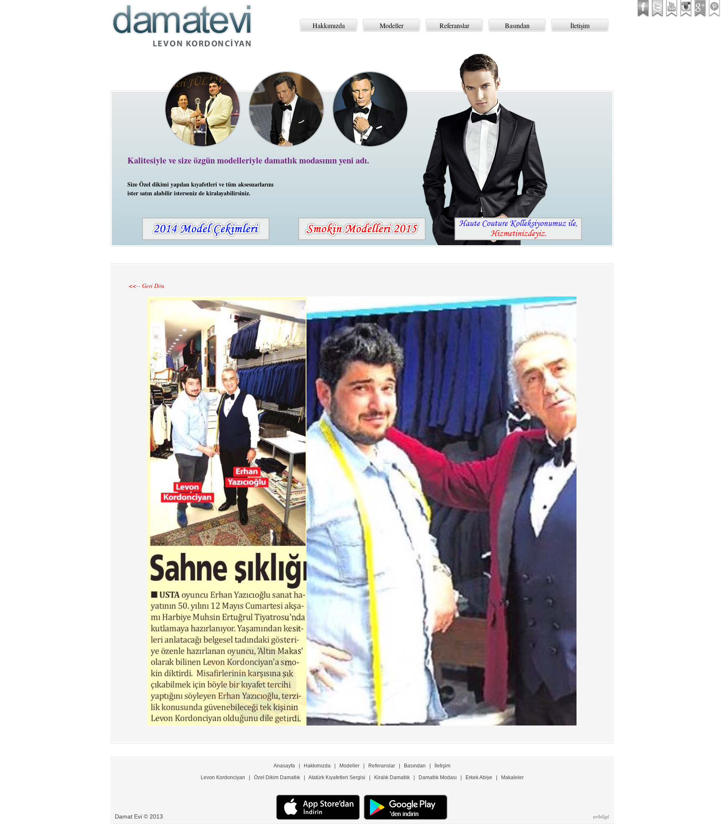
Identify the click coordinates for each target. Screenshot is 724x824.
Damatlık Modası (438, 777)
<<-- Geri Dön (146, 286)
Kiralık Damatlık (392, 777)
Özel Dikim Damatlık (277, 777)
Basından (517, 25)
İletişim (580, 25)
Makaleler (512, 777)
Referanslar (454, 25)
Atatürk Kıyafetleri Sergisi (336, 777)
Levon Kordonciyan (223, 777)
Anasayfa (284, 766)
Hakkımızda (329, 25)
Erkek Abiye (478, 777)
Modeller (391, 25)
